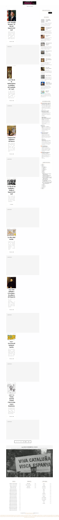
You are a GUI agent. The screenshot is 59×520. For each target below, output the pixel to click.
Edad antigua (28, 483)
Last (28, 441)
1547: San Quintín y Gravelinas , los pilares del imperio (11, 293)
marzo (43, 185)
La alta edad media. (11, 238)
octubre (43, 168)
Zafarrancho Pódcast (45, 133)
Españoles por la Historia (46, 152)
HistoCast (43, 125)
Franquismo (43, 493)
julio (43, 171)
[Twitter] (10, 41)
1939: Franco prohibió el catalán (29, 447)
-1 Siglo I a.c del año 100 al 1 (13, 486)
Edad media (28, 486)
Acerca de (26, 513)
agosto (43, 170)
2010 (42, 188)
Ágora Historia (44, 117)
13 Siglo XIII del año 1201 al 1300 (13, 500)
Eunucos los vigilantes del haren (11, 139)
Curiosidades (44, 486)
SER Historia (44, 139)
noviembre (44, 167)
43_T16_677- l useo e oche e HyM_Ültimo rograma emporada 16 (46, 105)
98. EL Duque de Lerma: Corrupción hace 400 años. (45, 112)
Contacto (29, 513)
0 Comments (14, 228)
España (44, 490)
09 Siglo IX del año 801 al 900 (13, 494)
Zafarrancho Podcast (45, 132)
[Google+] (12, 204)
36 (23, 441)
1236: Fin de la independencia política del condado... (46, 175)
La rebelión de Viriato (45, 146)
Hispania (44, 496)
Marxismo (44, 500)
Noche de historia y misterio (46, 103)
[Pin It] (13, 41)
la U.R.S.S (44, 503)
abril (43, 184)
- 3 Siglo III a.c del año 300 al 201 (13, 483)
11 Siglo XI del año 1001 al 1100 (13, 497)
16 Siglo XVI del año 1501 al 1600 (13, 504)
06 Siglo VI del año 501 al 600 (13, 490)
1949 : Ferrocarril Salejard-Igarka (11, 344)
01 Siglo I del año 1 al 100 (13, 487)
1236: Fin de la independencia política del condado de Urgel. (12, 84)
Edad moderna (28, 487)
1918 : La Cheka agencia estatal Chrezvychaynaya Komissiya (11, 400)
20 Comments (14, 65)
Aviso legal (32, 513)
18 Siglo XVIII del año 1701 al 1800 (13, 507)
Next (25, 441)
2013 (42, 165)
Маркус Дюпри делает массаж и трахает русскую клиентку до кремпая (46, 119)
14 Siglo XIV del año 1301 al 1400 (13, 501)
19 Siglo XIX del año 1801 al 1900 (13, 508)
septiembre (44, 169)
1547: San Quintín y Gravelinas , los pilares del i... (46, 180)
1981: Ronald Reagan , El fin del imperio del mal (11, 26)
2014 (42, 164)
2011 (42, 187)
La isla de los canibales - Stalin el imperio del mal (11, 190)
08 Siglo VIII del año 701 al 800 (13, 493)
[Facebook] (9, 41)
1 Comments (14, 9)
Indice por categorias (30, 6)
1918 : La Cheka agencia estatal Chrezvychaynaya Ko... (46, 183)
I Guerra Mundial (44, 497)
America (44, 483)
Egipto (44, 489)
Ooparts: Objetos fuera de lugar (46, 140)
